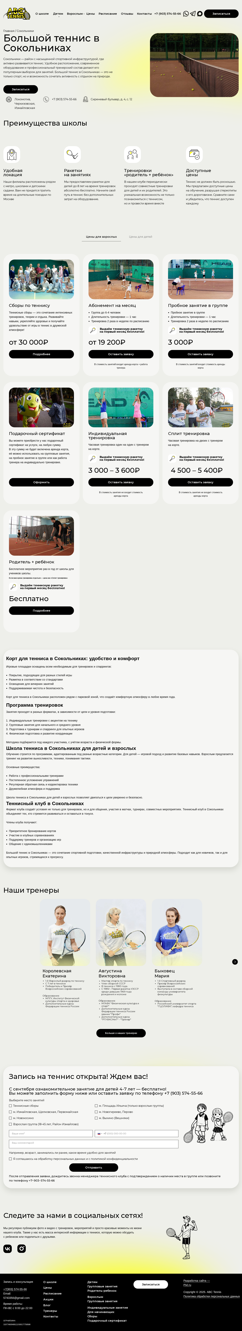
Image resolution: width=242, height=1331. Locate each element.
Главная (8, 31)
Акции (48, 1299)
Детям (58, 13)
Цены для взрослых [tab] (101, 236)
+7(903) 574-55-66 (15, 1289)
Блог (47, 1305)
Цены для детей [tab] (140, 236)
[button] (221, 14)
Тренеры (50, 1311)
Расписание (108, 13)
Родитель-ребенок (102, 1290)
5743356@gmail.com (16, 1297)
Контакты (144, 13)
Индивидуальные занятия (107, 1307)
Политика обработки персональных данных (211, 1296)
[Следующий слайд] (235, 962)
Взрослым (75, 13)
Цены (90, 13)
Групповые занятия (102, 1286)
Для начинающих (100, 1312)
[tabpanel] (121, 448)
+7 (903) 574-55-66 (167, 13)
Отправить (93, 1167)
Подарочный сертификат (107, 1320)
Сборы (92, 1316)
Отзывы (127, 13)
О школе (42, 13)
